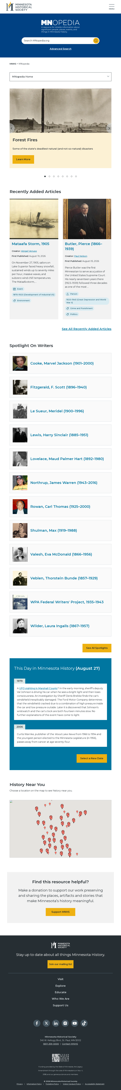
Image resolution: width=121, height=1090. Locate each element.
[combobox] (60, 40)
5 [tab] (62, 176)
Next (108, 128)
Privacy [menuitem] (20, 1084)
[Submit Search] (96, 40)
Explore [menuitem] (60, 985)
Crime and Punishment (81, 308)
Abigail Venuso (29, 251)
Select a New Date (91, 758)
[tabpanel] (60, 128)
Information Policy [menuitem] (34, 1084)
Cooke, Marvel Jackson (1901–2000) (62, 363)
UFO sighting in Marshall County (38, 688)
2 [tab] (49, 176)
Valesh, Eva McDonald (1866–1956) (61, 554)
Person (73, 294)
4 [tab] (58, 176)
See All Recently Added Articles (86, 329)
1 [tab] (45, 176)
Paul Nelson (80, 256)
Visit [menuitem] (60, 979)
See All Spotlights (97, 648)
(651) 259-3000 (51, 1044)
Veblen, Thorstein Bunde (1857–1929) (64, 578)
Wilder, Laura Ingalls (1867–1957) (59, 626)
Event (20, 289)
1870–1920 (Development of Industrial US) (33, 294)
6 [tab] (67, 176)
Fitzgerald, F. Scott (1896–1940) (58, 387)
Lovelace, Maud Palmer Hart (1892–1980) (67, 459)
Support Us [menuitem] (60, 1005)
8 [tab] (76, 176)
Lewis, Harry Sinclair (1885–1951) (59, 435)
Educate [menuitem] (60, 992)
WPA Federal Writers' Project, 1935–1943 (67, 602)
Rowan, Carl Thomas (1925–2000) (60, 506)
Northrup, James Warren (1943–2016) (63, 483)
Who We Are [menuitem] (60, 998)
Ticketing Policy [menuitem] (52, 1084)
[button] (111, 7)
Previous (12, 128)
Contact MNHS (70, 1044)
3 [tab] (54, 176)
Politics (73, 314)
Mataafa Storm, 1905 (30, 244)
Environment (23, 300)
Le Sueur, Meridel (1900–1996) (57, 411)
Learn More (23, 159)
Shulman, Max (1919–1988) (53, 530)
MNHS (13, 63)
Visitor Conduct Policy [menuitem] (72, 1084)
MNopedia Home (22, 76)
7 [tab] (71, 176)
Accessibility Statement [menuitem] (94, 1084)
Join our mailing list (60, 964)
